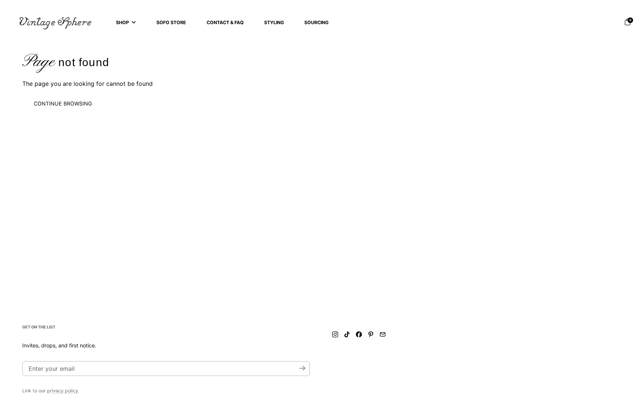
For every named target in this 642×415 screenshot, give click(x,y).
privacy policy (62, 390)
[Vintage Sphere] (55, 22)
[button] (627, 22)
